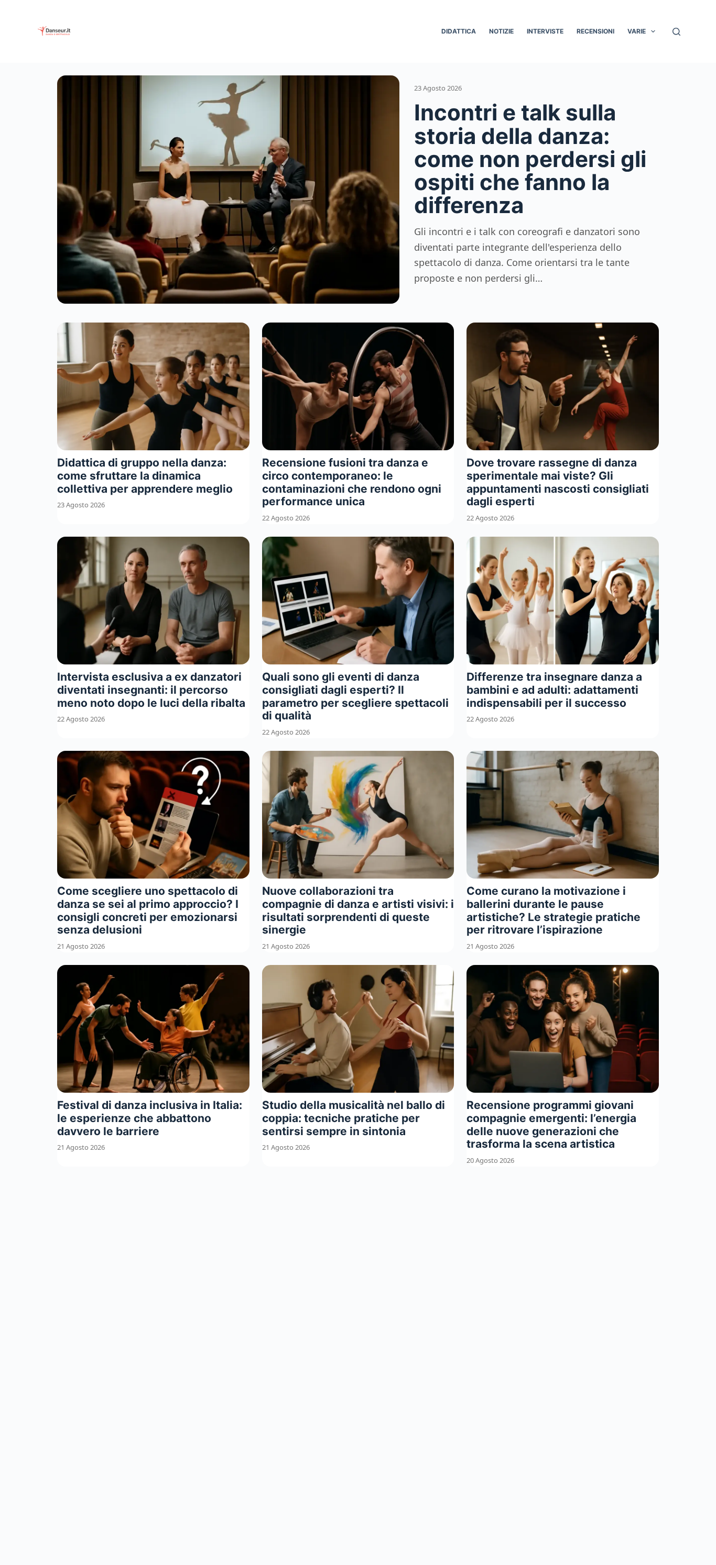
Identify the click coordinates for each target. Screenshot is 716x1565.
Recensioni (595, 31)
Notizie (501, 31)
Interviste (545, 31)
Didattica (458, 31)
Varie (636, 31)
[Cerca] (676, 32)
